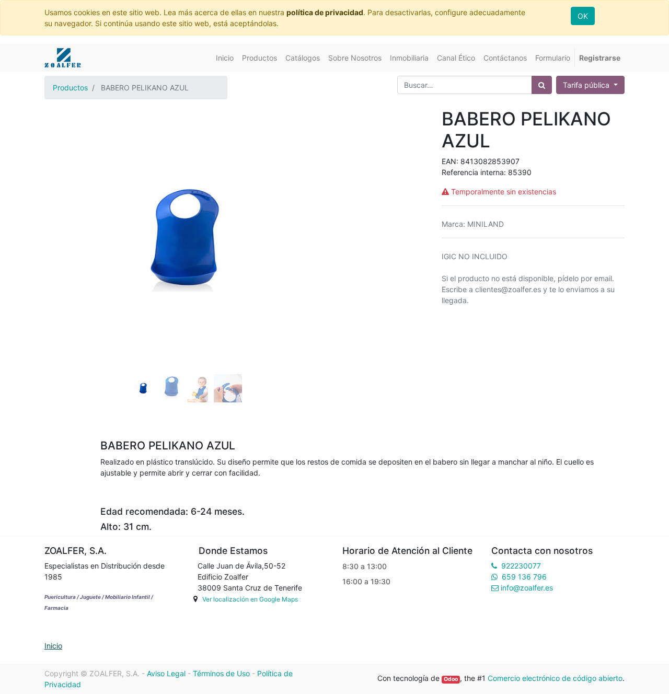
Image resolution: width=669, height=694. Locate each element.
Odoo (451, 679)
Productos (70, 87)
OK (583, 15)
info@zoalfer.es (527, 587)
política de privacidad (324, 12)
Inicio (53, 645)
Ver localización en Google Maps (250, 599)
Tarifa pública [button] (587, 84)
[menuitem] (225, 57)
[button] (65, 212)
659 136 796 (524, 576)
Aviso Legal (166, 673)
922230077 (521, 565)
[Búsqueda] (542, 85)
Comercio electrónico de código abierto (555, 678)
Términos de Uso (221, 673)
